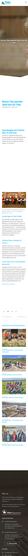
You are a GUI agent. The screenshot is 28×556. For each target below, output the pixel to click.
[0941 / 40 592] (3, 555)
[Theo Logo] (6, 2)
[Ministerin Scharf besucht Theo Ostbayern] (14, 433)
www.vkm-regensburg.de (13, 506)
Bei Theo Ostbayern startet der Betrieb (12, 375)
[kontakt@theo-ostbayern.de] (3, 552)
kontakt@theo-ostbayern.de (11, 552)
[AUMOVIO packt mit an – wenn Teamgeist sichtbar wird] (14, 338)
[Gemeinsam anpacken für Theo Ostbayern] (14, 386)
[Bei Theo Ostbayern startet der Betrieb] (14, 363)
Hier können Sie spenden (8, 284)
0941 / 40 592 (8, 555)
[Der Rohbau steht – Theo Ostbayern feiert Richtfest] (14, 409)
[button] (26, 2)
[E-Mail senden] (4, 311)
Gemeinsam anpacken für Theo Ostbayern (12, 397)
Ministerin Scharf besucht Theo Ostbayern (12, 445)
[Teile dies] (8, 311)
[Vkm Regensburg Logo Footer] (12, 512)
